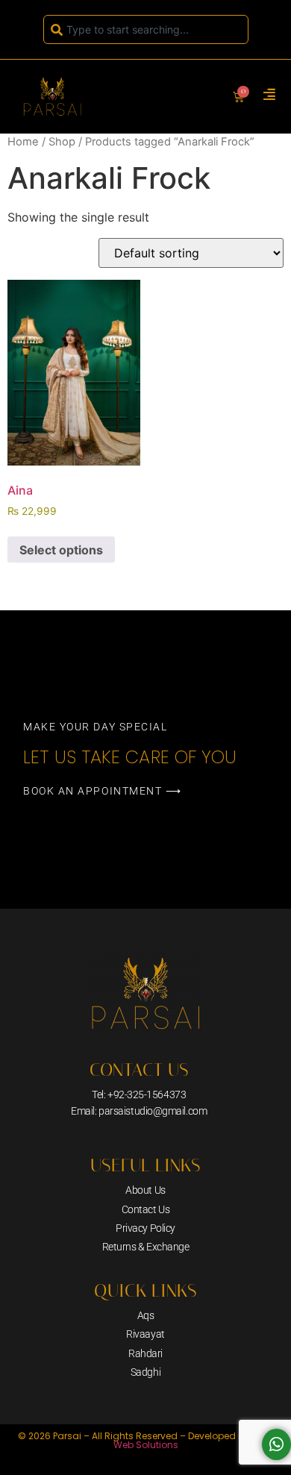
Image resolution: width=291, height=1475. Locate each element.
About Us (145, 1190)
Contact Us (146, 1209)
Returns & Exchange (146, 1247)
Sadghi (145, 1372)
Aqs (145, 1315)
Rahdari (145, 1353)
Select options (61, 549)
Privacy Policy (145, 1228)
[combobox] (145, 29)
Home (23, 141)
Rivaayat (145, 1334)
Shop (61, 141)
